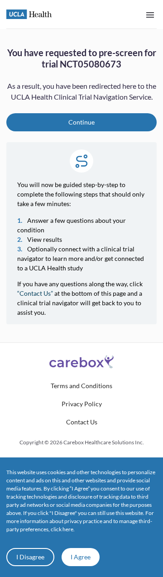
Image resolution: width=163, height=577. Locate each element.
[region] (81, 185)
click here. (63, 529)
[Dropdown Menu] (150, 14)
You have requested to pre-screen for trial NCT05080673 (81, 58)
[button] (81, 386)
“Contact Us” (35, 293)
